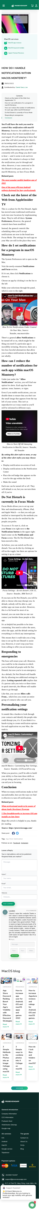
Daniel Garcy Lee (22, 87)
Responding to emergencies (14, 115)
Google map (6, 1128)
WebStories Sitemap (9, 1125)
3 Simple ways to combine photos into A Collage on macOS (19, 1058)
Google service (7, 1149)
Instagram (24, 843)
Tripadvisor (5, 1152)
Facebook (16, 843)
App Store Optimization (14, 839)
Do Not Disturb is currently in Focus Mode (18, 113)
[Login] (36, 5)
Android (4, 1141)
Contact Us (24, 1138)
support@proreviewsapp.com (16, 1179)
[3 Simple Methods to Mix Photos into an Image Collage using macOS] (6, 1036)
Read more (5, 1025)
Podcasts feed (7, 1121)
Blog (22, 1149)
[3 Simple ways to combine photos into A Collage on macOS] (19, 1036)
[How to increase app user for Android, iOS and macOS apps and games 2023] (19, 980)
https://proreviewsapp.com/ (20, 828)
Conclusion (8, 118)
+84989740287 (11, 1175)
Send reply (15, 955)
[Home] (19, 5)
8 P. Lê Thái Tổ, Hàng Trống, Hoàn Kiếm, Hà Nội (20, 1184)
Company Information (9, 1114)
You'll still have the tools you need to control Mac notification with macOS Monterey (18, 127)
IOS (3, 1138)
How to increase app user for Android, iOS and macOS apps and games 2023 (19, 1004)
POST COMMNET (8, 904)
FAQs (22, 1145)
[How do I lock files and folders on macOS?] (32, 1036)
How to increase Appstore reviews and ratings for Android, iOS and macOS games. (33, 1004)
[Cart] (32, 5)
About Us (23, 1141)
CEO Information (7, 1117)
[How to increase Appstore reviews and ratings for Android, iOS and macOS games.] (32, 980)
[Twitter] (17, 833)
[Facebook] (13, 833)
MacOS (4, 1145)
